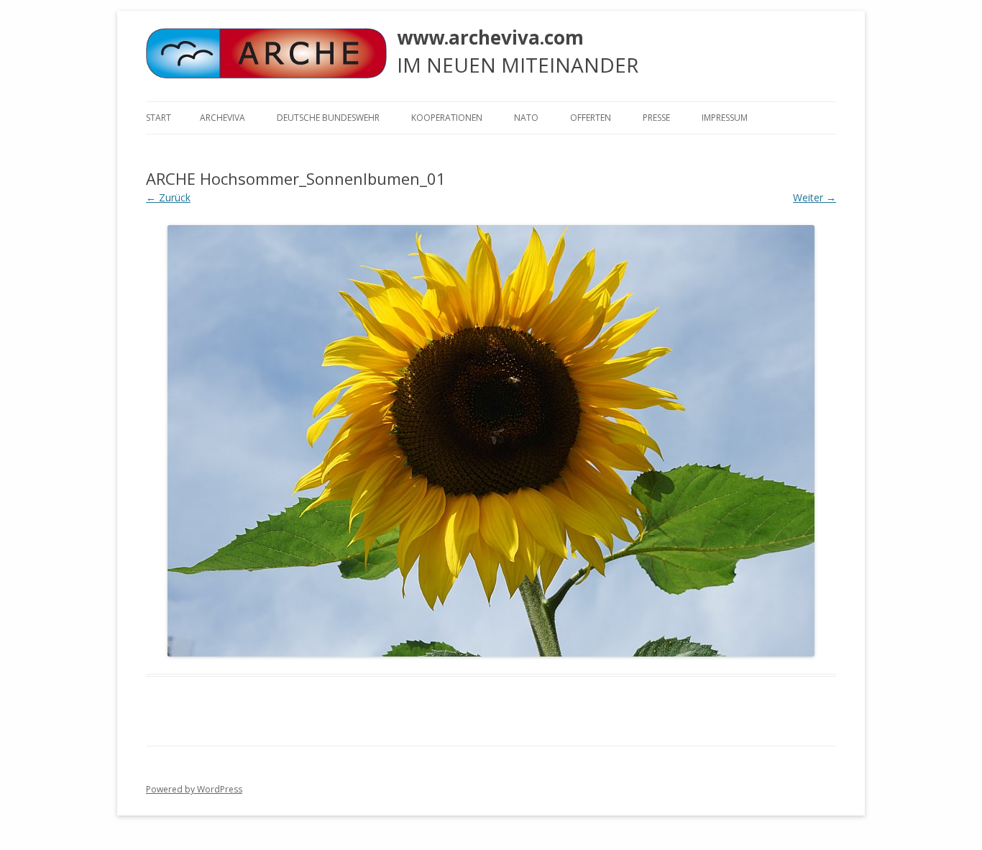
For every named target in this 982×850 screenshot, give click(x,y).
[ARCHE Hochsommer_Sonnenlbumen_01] (491, 441)
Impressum (725, 117)
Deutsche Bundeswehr (328, 117)
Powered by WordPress (194, 789)
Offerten (590, 117)
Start (158, 117)
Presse (656, 117)
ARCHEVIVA (222, 117)
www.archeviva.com (490, 37)
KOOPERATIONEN (446, 117)
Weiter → (814, 197)
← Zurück (168, 197)
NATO (526, 117)
